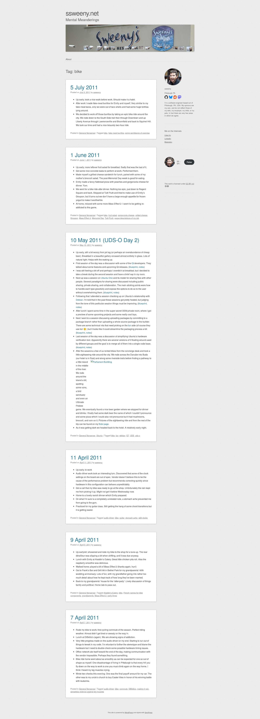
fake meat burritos (116, 133)
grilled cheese (141, 215)
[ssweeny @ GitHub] (166, 97)
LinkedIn (168, 138)
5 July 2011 (84, 87)
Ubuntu (99, 435)
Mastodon (168, 142)
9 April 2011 (84, 539)
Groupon (74, 218)
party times (112, 595)
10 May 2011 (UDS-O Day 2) (104, 240)
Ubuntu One (107, 277)
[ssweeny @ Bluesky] (171, 97)
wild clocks (143, 517)
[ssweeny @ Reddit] (175, 97)
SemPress (148, 712)
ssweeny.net (82, 12)
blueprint (133, 266)
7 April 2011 (84, 617)
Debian (79, 299)
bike (105, 133)
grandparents (88, 595)
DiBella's (132, 688)
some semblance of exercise (137, 133)
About (68, 59)
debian (122, 435)
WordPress (129, 712)
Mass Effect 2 (85, 218)
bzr (129, 325)
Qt (133, 263)
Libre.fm (168, 135)
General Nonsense (87, 133)
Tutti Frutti (109, 218)
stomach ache (131, 517)
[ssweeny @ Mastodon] (179, 97)
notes (141, 266)
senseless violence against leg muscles (87, 691)
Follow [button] (189, 162)
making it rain (143, 688)
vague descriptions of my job (126, 218)
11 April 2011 (86, 457)
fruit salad (112, 215)
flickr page (104, 424)
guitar (122, 517)
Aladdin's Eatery (111, 592)
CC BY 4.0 (190, 183)
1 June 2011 (85, 154)
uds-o (137, 435)
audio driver (109, 517)
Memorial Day (98, 218)
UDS (132, 435)
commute (124, 688)
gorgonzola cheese (126, 215)
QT (127, 435)
